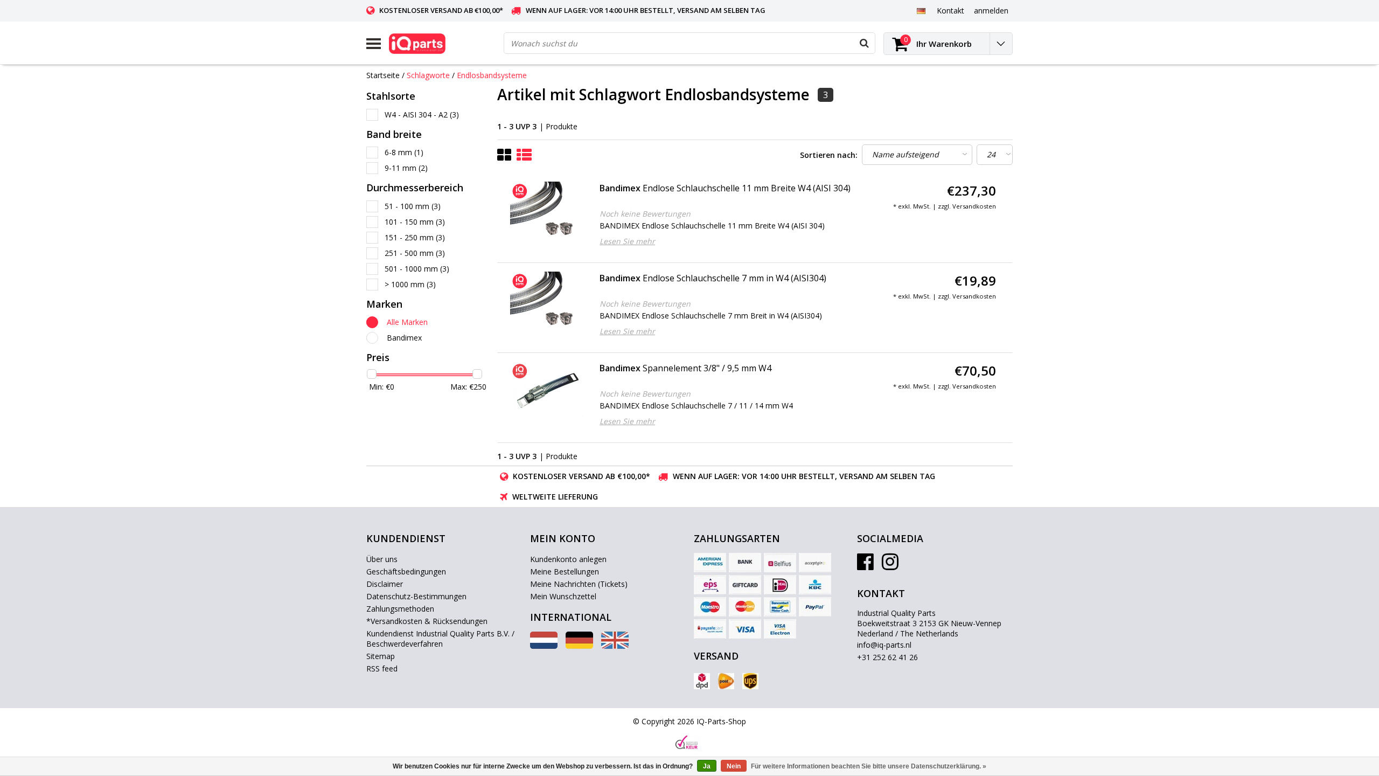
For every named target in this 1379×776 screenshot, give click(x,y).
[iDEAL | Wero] (780, 584)
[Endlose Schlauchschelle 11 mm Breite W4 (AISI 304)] (547, 209)
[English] (615, 646)
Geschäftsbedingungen (406, 571)
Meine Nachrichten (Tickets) (579, 584)
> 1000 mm (410, 284)
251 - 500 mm (415, 253)
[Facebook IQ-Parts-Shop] (865, 565)
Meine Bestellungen (564, 571)
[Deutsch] (921, 10)
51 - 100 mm (413, 206)
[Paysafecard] (710, 629)
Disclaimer (384, 584)
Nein (734, 766)
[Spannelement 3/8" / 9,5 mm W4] (547, 389)
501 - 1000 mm (417, 269)
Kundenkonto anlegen (568, 559)
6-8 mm (404, 152)
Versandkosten (974, 206)
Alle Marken (407, 322)
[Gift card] (745, 584)
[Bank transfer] (745, 562)
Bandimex (404, 337)
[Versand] (702, 681)
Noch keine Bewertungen (645, 214)
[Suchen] (864, 43)
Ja (707, 766)
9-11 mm (406, 168)
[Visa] (745, 629)
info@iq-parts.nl (884, 645)
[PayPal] (815, 606)
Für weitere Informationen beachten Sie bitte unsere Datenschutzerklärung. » (868, 766)
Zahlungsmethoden (400, 609)
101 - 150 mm (415, 222)
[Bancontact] (780, 606)
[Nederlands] (544, 646)
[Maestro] (710, 606)
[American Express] (710, 562)
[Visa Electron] (780, 629)
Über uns (382, 559)
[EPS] (710, 584)
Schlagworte (428, 75)
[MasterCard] (745, 606)
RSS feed (382, 668)
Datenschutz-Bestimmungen (416, 596)
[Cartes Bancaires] (815, 562)
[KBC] (815, 584)
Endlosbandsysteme (492, 75)
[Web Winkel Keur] (687, 743)
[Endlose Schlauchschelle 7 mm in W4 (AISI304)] (547, 299)
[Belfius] (780, 562)
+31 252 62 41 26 (887, 657)
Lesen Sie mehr (627, 241)
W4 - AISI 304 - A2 (422, 114)
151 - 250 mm (415, 237)
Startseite (383, 75)
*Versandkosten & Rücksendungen (426, 621)
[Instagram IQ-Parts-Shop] (890, 565)
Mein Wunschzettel (563, 596)
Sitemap (380, 656)
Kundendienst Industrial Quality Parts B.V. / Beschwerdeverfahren (440, 638)
